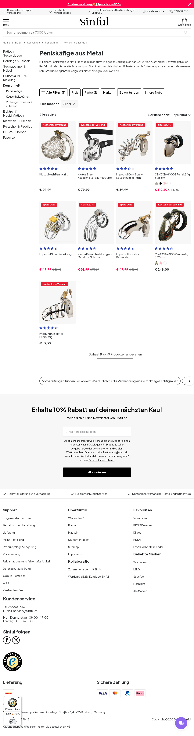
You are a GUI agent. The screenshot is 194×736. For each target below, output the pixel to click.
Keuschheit (11, 85)
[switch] (12, 721)
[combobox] (93, 32)
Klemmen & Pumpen (17, 121)
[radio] (40, 168)
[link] (6, 42)
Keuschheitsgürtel (17, 96)
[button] (189, 4)
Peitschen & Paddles (17, 126)
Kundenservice (155, 11)
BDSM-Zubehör (14, 132)
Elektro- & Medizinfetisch (13, 113)
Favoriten (9, 137)
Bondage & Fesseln (17, 61)
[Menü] (19, 698)
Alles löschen (49, 104)
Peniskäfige (14, 91)
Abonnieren (97, 472)
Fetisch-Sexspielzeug (12, 53)
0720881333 (181, 11)
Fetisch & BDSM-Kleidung (15, 78)
